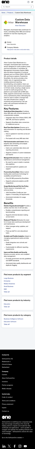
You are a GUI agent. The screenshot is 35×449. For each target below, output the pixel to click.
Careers (4, 374)
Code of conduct (7, 397)
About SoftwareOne (8, 378)
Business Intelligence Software (13, 319)
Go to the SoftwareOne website (12, 437)
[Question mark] (28, 2)
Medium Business (9, 283)
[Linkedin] (3, 446)
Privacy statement (7, 404)
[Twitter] (9, 446)
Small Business (8, 286)
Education (7, 304)
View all (7, 292)
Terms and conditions (8, 400)
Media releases (6, 388)
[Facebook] (14, 446)
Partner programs (7, 385)
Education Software (10, 321)
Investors (5, 381)
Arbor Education (20, 25)
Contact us (5, 411)
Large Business (9, 278)
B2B (5, 289)
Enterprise (7, 281)
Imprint (4, 407)
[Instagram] (19, 446)
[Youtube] (25, 446)
